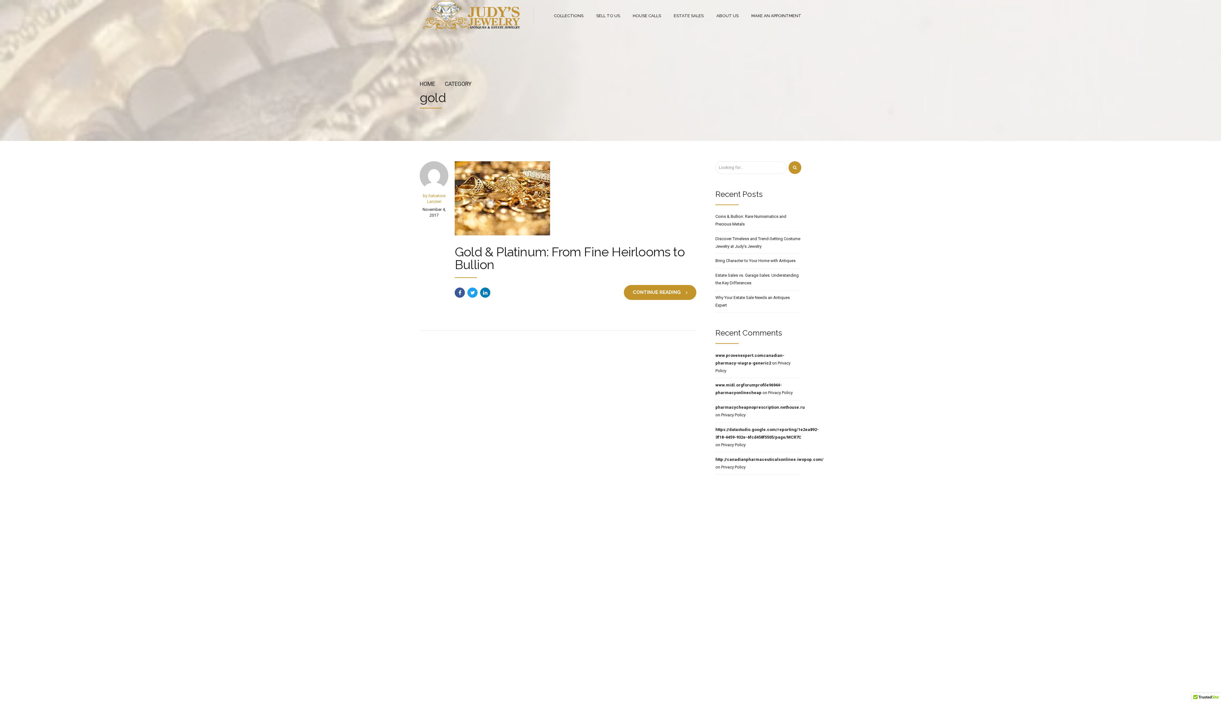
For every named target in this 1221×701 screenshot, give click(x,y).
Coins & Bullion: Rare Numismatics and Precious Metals (750, 220)
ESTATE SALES (689, 15)
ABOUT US (727, 15)
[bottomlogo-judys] (489, 578)
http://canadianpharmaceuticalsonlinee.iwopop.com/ (769, 459)
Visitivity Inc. (675, 674)
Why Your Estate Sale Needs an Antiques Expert (752, 301)
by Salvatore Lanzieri (434, 198)
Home (427, 84)
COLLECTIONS (568, 15)
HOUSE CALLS (647, 15)
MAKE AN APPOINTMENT (776, 15)
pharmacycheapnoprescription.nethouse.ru (760, 407)
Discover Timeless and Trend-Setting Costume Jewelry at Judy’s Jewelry (757, 242)
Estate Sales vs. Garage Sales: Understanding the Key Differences (757, 279)
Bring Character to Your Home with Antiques (755, 260)
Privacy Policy (780, 392)
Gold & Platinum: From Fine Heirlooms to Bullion (570, 258)
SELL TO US (608, 15)
